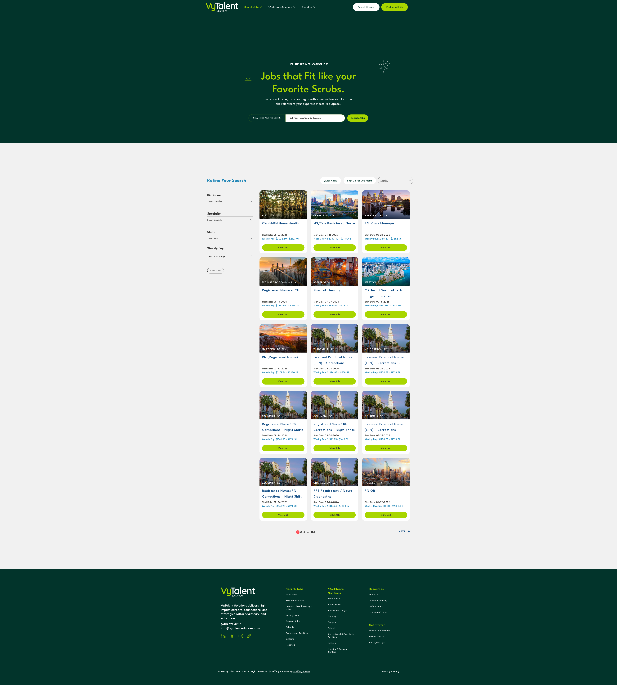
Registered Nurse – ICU (280, 290)
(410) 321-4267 (231, 624)
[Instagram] (240, 636)
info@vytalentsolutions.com (240, 628)
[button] (230, 256)
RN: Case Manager (380, 223)
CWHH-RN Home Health (280, 223)
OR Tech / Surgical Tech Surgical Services (383, 293)
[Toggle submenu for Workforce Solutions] (294, 7)
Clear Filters (215, 271)
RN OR (370, 491)
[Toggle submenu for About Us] (314, 7)
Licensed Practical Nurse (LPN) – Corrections (333, 360)
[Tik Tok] (249, 636)
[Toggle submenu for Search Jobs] (261, 7)
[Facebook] (232, 636)
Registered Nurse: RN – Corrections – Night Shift (282, 493)
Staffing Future (301, 671)
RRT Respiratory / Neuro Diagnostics (333, 493)
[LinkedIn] (223, 636)
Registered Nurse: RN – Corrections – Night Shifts (282, 427)
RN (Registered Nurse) (280, 357)
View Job (283, 247)
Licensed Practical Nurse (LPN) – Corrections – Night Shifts (384, 360)
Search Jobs (358, 118)
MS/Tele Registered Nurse (334, 223)
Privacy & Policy (390, 671)
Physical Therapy (326, 290)
